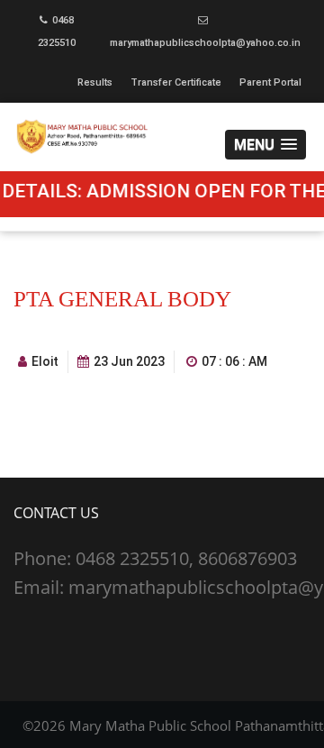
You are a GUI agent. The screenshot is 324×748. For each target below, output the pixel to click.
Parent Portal (270, 82)
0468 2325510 (57, 31)
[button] (265, 145)
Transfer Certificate (175, 82)
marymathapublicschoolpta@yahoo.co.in (205, 43)
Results (94, 82)
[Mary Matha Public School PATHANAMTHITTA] (162, 136)
